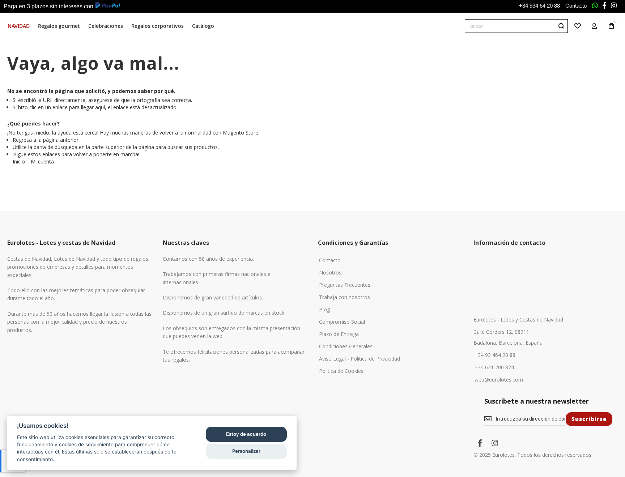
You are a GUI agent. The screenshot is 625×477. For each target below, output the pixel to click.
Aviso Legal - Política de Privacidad (359, 358)
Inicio (19, 161)
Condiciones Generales (346, 346)
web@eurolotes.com (499, 379)
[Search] (561, 26)
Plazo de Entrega (339, 334)
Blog (324, 309)
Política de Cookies (341, 371)
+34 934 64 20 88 (539, 6)
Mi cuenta (42, 161)
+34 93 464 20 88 (495, 355)
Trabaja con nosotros (344, 297)
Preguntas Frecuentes (344, 285)
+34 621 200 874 (494, 367)
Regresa (22, 139)
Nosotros (330, 272)
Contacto (576, 6)
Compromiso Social (342, 322)
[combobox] (516, 26)
